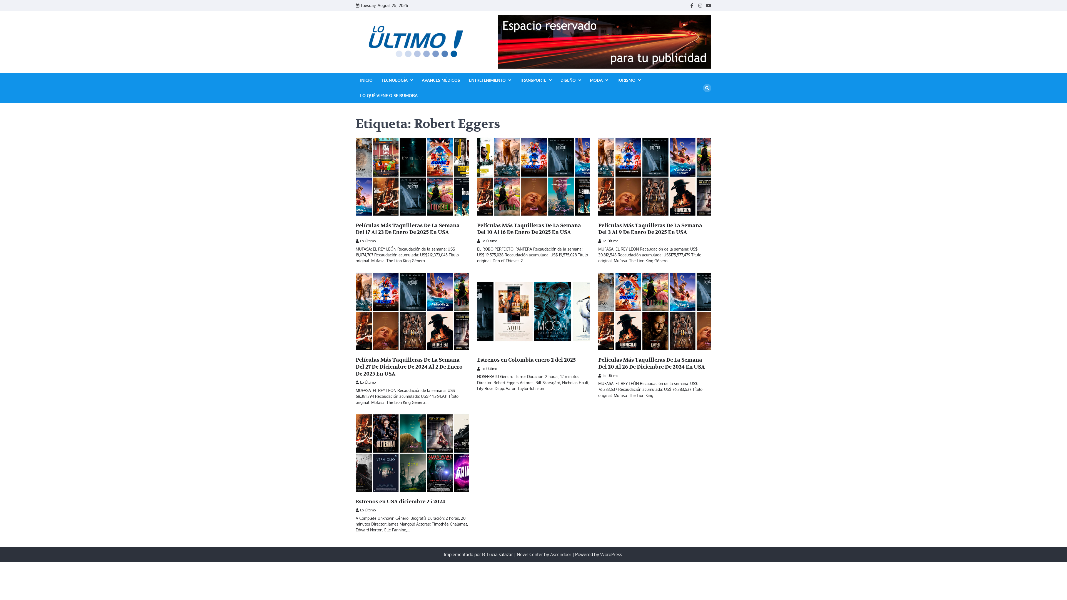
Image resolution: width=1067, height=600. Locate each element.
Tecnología (395, 80)
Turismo (626, 80)
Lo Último (368, 241)
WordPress (611, 554)
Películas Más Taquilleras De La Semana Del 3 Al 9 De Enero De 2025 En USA (650, 229)
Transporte (533, 80)
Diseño (568, 80)
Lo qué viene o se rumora (389, 95)
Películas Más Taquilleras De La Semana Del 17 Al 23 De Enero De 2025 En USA (408, 229)
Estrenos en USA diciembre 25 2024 (400, 501)
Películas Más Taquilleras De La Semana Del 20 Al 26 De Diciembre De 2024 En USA (651, 363)
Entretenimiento (487, 80)
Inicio (366, 80)
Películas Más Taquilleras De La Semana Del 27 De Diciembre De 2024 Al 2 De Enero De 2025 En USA (409, 367)
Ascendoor (560, 554)
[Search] (707, 88)
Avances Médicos (441, 80)
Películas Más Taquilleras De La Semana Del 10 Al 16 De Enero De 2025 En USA (529, 229)
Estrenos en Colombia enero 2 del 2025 (526, 360)
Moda (596, 80)
